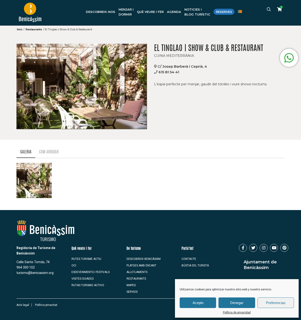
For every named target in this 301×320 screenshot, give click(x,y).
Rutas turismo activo (87, 285)
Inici (19, 29)
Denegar (236, 303)
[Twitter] (253, 248)
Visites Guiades (82, 278)
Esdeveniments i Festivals (90, 272)
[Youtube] (274, 248)
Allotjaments (137, 272)
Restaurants (34, 29)
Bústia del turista (195, 265)
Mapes (131, 285)
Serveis (132, 291)
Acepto (198, 303)
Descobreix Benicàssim (144, 259)
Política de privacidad (237, 312)
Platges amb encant (141, 265)
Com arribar (49, 152)
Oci (73, 265)
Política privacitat (46, 305)
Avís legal (22, 305)
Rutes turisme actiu (86, 259)
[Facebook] (243, 248)
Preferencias (275, 303)
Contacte (189, 259)
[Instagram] (263, 248)
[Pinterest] (284, 248)
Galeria (26, 152)
